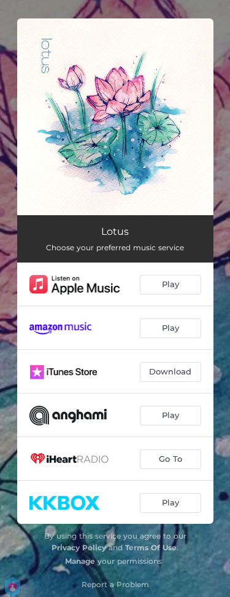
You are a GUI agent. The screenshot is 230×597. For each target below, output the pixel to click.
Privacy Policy (79, 547)
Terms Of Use (151, 547)
